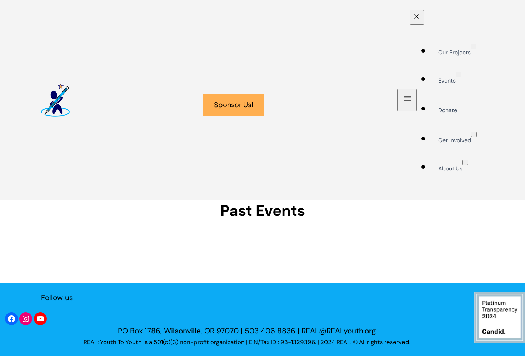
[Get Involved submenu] (474, 134)
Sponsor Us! (233, 104)
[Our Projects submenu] (473, 46)
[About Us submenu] (465, 162)
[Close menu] (417, 17)
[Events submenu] (458, 74)
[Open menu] (407, 100)
